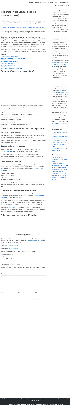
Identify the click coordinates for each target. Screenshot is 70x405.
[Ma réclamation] (12, 4)
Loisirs (56, 2)
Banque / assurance (40, 2)
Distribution (50, 2)
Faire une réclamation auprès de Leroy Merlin (59, 159)
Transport (31, 2)
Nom (2, 292)
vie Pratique (62, 109)
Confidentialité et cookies (56, 404)
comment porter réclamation (59, 62)
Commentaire (5, 274)
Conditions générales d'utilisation (40, 404)
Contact (18, 404)
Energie (57, 5)
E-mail (18, 292)
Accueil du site (11, 404)
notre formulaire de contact (59, 123)
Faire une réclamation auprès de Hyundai (59, 177)
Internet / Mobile (64, 5)
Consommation (64, 2)
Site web (34, 292)
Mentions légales (25, 404)
